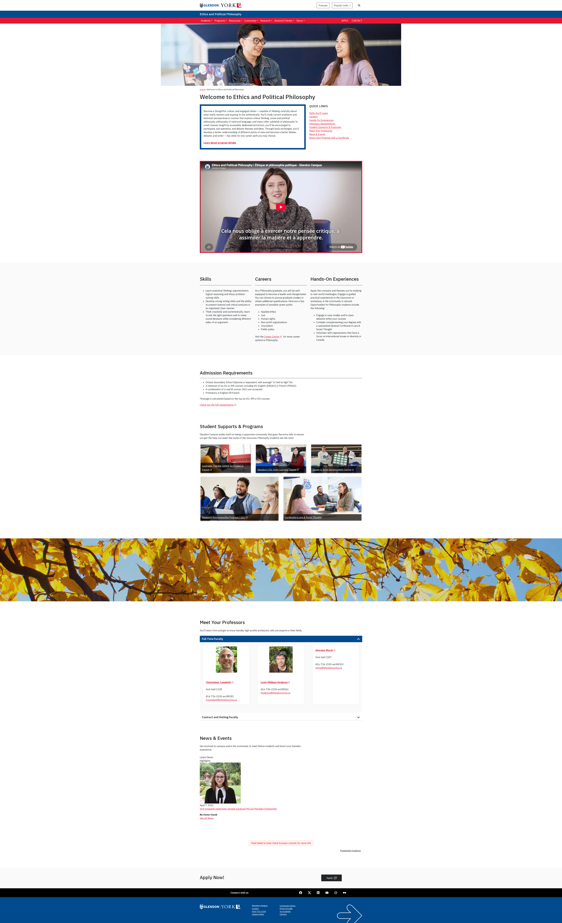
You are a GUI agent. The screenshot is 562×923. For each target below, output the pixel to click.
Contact (357, 20)
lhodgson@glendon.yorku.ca (275, 692)
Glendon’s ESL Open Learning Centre (278, 469)
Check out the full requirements (218, 404)
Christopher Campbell (220, 682)
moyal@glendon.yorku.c (328, 667)
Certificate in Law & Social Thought (303, 517)
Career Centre (273, 336)
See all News (207, 818)
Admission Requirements (322, 123)
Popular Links (341, 5)
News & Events (317, 134)
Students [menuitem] (205, 20)
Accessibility (285, 911)
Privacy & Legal (286, 908)
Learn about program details (220, 142)
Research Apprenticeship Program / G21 (225, 517)
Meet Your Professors (320, 130)
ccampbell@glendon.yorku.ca (221, 699)
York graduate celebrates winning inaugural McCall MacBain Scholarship (238, 808)
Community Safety (287, 906)
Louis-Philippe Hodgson (276, 682)
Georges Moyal (325, 650)
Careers (313, 116)
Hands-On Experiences (321, 120)
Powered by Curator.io (350, 850)
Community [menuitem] (250, 20)
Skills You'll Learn (318, 113)
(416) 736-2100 (259, 911)
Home (202, 89)
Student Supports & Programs (325, 127)
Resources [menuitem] (234, 20)
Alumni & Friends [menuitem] (283, 20)
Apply (344, 20)
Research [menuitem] (265, 20)
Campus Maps (258, 914)
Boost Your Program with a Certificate (329, 137)
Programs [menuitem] (220, 20)
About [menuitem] (299, 20)
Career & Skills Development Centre (334, 469)
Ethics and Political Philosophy (220, 14)
